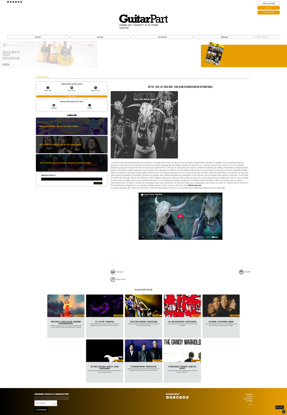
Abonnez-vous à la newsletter (48, 175)
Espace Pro (248, 399)
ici (223, 188)
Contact (250, 396)
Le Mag (249, 401)
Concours (249, 394)
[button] (98, 53)
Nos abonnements (71, 96)
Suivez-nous (172, 394)
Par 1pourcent (250, 404)
